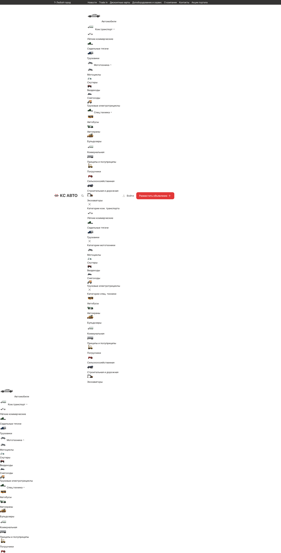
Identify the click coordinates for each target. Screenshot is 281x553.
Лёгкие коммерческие (100, 38)
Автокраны (93, 131)
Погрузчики (94, 171)
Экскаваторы (95, 200)
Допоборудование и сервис (147, 2)
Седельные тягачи (98, 48)
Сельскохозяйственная (100, 181)
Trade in (103, 2)
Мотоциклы (94, 74)
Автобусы (93, 122)
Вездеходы (93, 90)
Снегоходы (93, 97)
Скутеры (92, 82)
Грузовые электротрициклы (103, 105)
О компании (170, 2)
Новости (92, 2)
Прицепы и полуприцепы (101, 161)
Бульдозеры (94, 141)
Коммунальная (95, 152)
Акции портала (200, 2)
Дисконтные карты (120, 2)
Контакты (184, 2)
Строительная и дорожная (102, 190)
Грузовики (93, 58)
